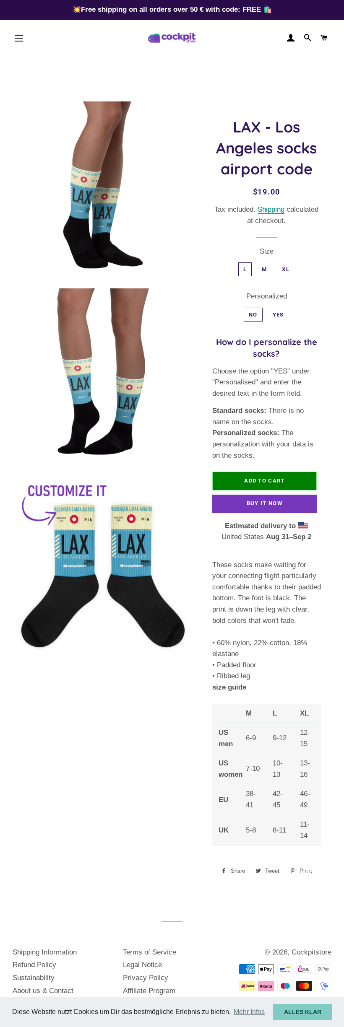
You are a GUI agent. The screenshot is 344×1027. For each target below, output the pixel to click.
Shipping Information (45, 952)
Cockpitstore (311, 952)
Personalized (266, 296)
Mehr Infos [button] (249, 1011)
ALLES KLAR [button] (302, 1012)
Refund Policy (34, 965)
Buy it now (264, 503)
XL (285, 269)
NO (253, 314)
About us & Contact (43, 991)
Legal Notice (142, 965)
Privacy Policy (145, 978)
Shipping (271, 209)
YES (278, 314)
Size (267, 251)
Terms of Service (149, 952)
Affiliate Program (149, 991)
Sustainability (34, 978)
